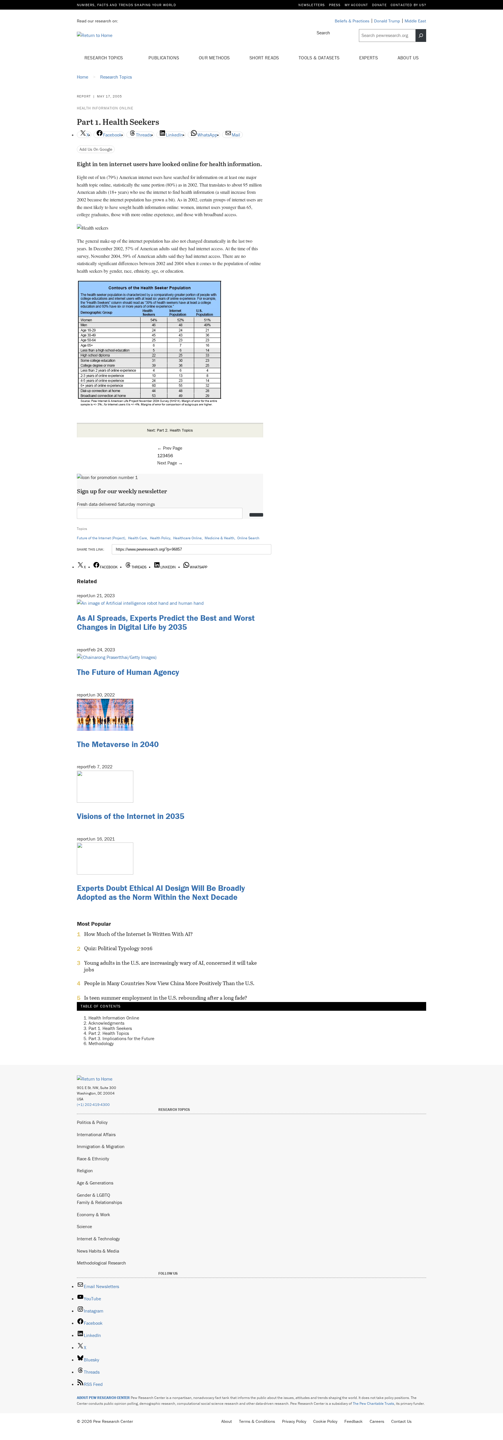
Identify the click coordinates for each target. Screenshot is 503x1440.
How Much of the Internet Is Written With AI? (138, 934)
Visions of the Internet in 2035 (130, 816)
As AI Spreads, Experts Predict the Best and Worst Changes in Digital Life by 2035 (166, 622)
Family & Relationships (99, 1202)
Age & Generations (95, 1183)
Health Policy (160, 537)
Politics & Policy (92, 1122)
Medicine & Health (219, 537)
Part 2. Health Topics (108, 1033)
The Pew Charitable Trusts (373, 1403)
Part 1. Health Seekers (110, 1028)
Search (323, 33)
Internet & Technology (98, 1239)
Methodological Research (101, 1263)
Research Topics (104, 58)
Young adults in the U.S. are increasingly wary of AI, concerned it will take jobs (170, 966)
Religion (85, 1170)
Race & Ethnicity (93, 1158)
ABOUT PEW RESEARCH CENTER (103, 1397)
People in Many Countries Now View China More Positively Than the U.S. (169, 983)
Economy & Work (93, 1214)
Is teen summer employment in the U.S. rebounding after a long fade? (165, 997)
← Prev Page (169, 448)
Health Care (137, 537)
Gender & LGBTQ (93, 1195)
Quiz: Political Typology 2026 (118, 948)
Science (84, 1226)
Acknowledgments (106, 1023)
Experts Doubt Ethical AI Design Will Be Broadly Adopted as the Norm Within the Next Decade (161, 892)
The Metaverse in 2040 (118, 744)
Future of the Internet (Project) (101, 537)
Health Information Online (105, 108)
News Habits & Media (98, 1251)
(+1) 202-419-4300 (93, 1104)
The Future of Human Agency (128, 672)
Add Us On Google (95, 149)
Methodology (101, 1043)
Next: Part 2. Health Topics (170, 430)
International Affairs (96, 1134)
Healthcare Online (187, 537)
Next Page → (170, 463)
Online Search (248, 537)
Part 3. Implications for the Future (121, 1038)
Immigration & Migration (101, 1146)
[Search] (421, 35)
